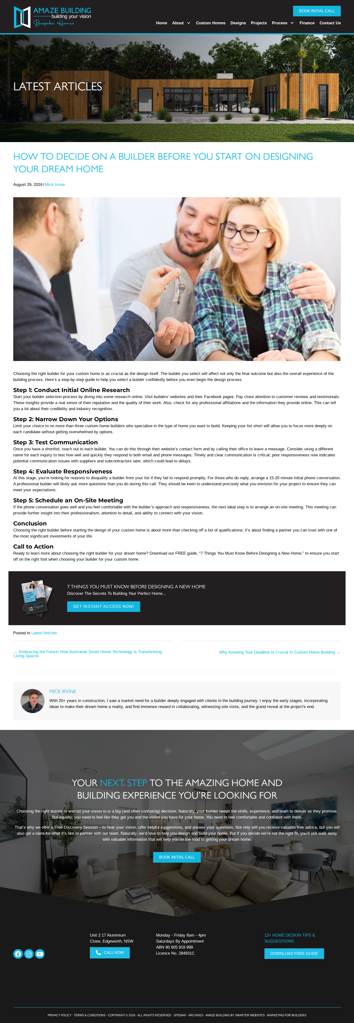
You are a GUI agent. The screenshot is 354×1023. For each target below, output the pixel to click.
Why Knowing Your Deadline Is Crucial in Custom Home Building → (279, 652)
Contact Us (330, 23)
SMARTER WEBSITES (250, 1015)
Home (161, 23)
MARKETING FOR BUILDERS (286, 1015)
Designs (238, 23)
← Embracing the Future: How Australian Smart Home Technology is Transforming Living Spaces (88, 654)
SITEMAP (180, 1015)
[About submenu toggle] (188, 23)
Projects (259, 23)
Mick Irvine (55, 184)
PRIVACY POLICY (60, 1015)
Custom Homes (210, 23)
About (178, 23)
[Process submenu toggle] (292, 23)
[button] (18, 954)
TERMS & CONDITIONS (89, 1015)
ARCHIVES (195, 1015)
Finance (307, 23)
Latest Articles (44, 633)
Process (279, 23)
